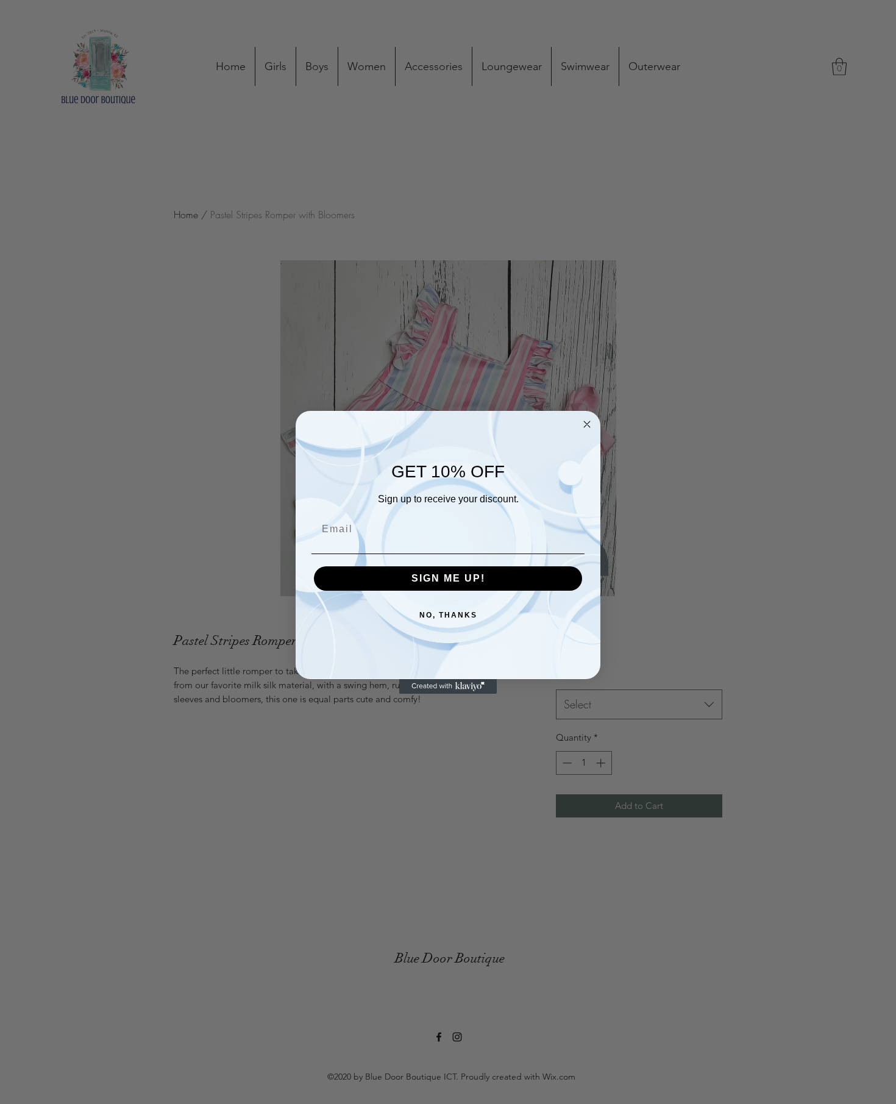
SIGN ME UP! (448, 578)
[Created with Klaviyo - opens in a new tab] (448, 686)
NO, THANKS (448, 615)
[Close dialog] (587, 424)
